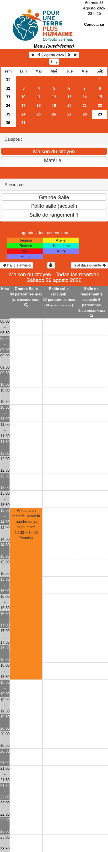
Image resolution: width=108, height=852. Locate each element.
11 (39, 97)
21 (85, 105)
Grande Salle (26, 289)
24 (23, 114)
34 (8, 105)
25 (39, 114)
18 (39, 105)
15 (100, 97)
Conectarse (94, 24)
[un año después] (75, 55)
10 (23, 97)
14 (85, 97)
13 (69, 97)
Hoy (54, 61)
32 (8, 88)
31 (8, 80)
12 (54, 97)
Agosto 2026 (54, 54)
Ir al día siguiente (88, 265)
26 (54, 114)
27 (69, 114)
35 (8, 114)
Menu (54, 46)
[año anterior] (32, 55)
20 (69, 105)
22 (100, 105)
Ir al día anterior (18, 265)
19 (54, 105)
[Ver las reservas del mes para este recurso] (39, 55)
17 (23, 105)
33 (8, 97)
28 (85, 114)
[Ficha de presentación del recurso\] (26, 305)
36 (8, 123)
